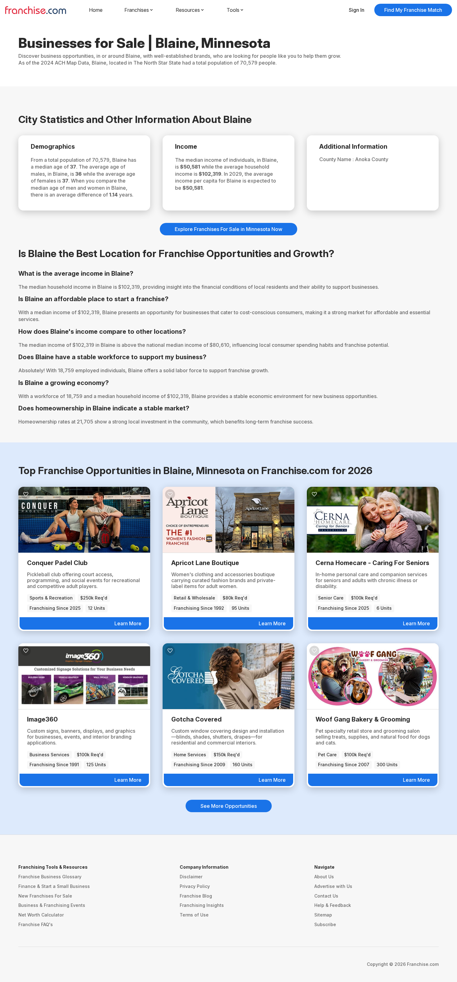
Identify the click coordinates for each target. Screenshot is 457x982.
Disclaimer (191, 876)
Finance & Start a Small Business (54, 886)
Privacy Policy (195, 886)
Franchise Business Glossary (49, 876)
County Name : (337, 159)
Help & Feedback (332, 905)
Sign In (356, 10)
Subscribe (325, 924)
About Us (324, 876)
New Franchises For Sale (45, 895)
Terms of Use (194, 914)
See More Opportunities (229, 806)
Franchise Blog (196, 895)
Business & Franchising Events (51, 905)
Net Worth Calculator (41, 914)
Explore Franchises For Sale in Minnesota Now (228, 229)
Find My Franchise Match (413, 10)
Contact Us (326, 895)
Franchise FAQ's (35, 924)
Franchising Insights (202, 905)
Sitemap (323, 914)
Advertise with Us (333, 886)
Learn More (127, 623)
